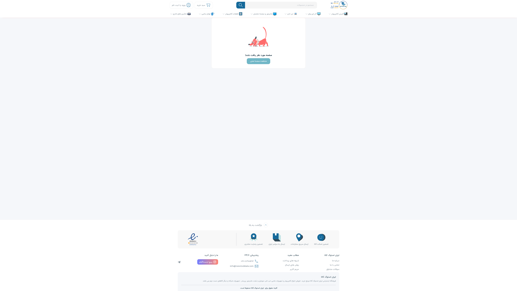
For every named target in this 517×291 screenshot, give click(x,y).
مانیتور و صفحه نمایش (262, 13)
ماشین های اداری (180, 13)
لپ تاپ (290, 13)
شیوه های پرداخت (291, 260)
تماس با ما (334, 265)
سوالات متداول (332, 269)
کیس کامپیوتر (337, 13)
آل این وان (312, 13)
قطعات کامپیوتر (231, 13)
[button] (180, 14)
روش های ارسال (292, 265)
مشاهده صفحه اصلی (258, 61)
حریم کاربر (294, 269)
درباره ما (335, 260)
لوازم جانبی (206, 13)
